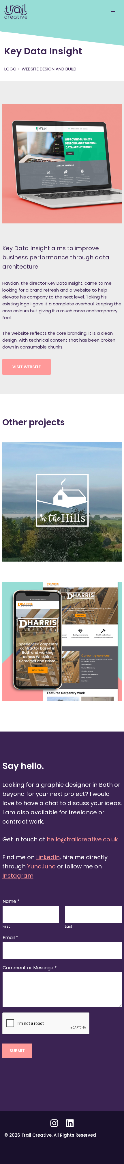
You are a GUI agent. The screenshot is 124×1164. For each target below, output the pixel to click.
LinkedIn (48, 857)
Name (11, 902)
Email (10, 938)
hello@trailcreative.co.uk (82, 839)
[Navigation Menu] (113, 11)
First (6, 926)
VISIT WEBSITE (26, 367)
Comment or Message (30, 968)
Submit (17, 1051)
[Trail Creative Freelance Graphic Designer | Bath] (17, 11)
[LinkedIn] (70, 1123)
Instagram (17, 876)
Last (68, 926)
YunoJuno (41, 866)
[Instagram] (54, 1123)
